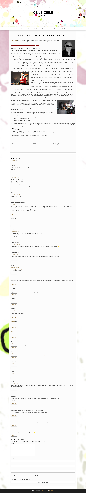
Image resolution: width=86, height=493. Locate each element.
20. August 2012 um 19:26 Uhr (15, 231)
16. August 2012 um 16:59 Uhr (15, 373)
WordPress (43, 490)
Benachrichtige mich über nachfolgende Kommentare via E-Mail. (25, 475)
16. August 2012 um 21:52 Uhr (15, 343)
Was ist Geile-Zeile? (32, 28)
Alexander (13, 160)
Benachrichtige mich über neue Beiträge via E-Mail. (22, 479)
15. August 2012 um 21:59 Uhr (15, 430)
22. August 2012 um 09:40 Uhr (15, 204)
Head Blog (51, 490)
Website (12, 469)
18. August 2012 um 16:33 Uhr (15, 254)
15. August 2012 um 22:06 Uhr (15, 420)
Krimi (22, 150)
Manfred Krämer (14, 40)
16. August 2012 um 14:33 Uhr (15, 383)
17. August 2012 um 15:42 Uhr (15, 290)
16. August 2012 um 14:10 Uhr (15, 394)
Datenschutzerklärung (59, 28)
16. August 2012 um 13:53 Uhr (15, 408)
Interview (18, 150)
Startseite (23, 28)
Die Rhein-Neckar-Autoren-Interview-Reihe (19, 140)
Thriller (31, 150)
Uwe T (12, 331)
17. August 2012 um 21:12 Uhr (15, 267)
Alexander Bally (14, 392)
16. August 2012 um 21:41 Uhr (15, 353)
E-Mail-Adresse (14, 464)
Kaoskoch (13, 321)
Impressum (49, 28)
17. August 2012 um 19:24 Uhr (15, 278)
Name (12, 458)
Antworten (14, 171)
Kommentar (13, 443)
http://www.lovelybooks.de (20, 269)
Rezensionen (41, 28)
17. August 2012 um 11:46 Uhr (15, 300)
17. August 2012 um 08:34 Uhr (15, 310)
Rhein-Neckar (26, 150)
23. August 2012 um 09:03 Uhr (15, 177)
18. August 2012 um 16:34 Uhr (15, 244)
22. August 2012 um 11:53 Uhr (15, 194)
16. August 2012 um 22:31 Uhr (15, 333)
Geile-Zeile (43, 13)
